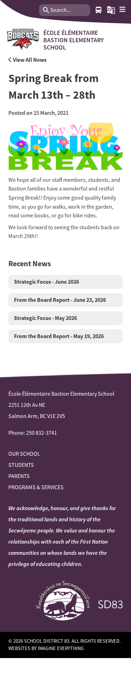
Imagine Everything (61, 648)
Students (21, 465)
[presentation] (122, 9)
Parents (19, 476)
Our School (24, 453)
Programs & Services (36, 487)
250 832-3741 (41, 433)
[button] (111, 10)
